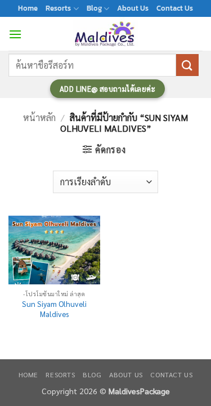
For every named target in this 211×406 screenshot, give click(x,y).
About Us (133, 8)
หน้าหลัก (39, 117)
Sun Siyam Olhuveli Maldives (54, 309)
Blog (94, 8)
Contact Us (174, 8)
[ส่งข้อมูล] (187, 65)
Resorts (58, 8)
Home (28, 8)
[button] (15, 34)
